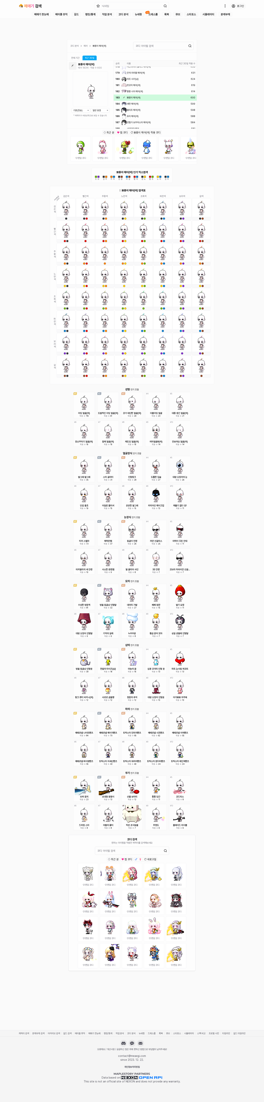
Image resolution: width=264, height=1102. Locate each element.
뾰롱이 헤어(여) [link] (99, 46)
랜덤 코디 (82, 158)
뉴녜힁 (138, 14)
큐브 (177, 14)
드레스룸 (153, 14)
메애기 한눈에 (41, 14)
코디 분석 (123, 14)
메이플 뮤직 (61, 14)
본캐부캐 (225, 14)
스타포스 (191, 14)
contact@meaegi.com (132, 1055)
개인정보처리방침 (132, 1067)
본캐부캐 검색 (38, 1033)
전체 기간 (75, 58)
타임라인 (226, 1033)
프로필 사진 (214, 1033)
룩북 (166, 14)
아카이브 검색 (54, 1033)
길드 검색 (67, 1033)
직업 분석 (107, 14)
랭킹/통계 (90, 14)
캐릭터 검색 (24, 1033)
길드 (76, 14)
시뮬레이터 (208, 14)
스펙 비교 (201, 1033)
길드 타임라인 (239, 1033)
